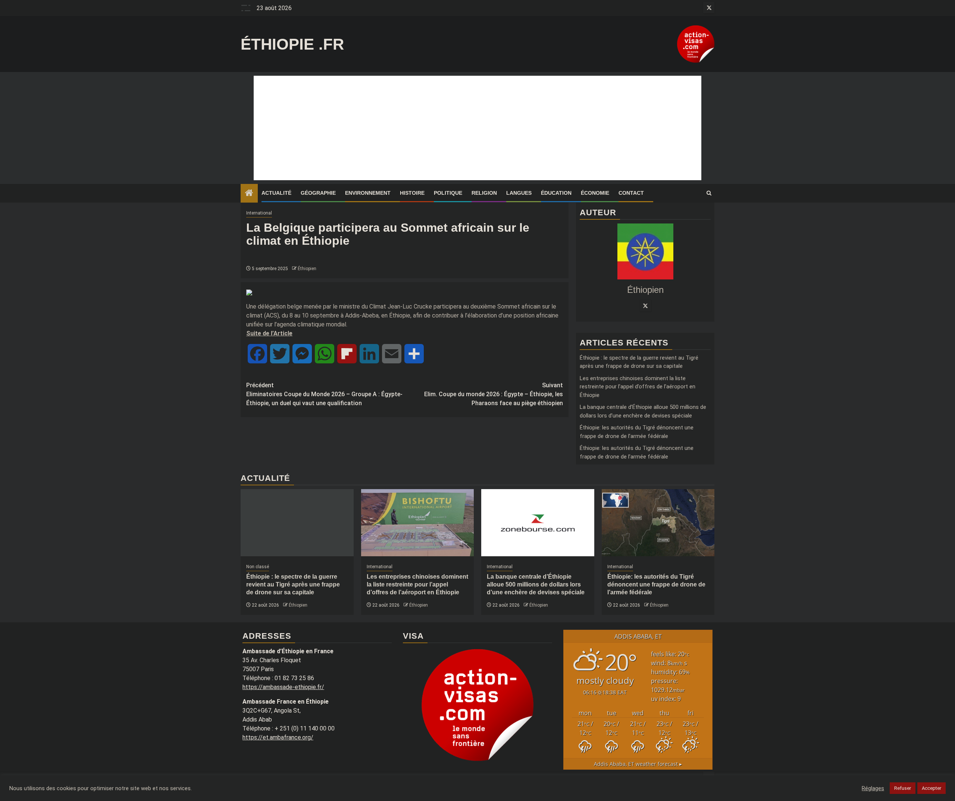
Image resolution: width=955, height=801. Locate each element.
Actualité (276, 193)
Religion (484, 193)
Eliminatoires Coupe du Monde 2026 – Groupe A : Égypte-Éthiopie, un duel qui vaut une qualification (324, 394)
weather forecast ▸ (638, 763)
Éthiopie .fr (292, 44)
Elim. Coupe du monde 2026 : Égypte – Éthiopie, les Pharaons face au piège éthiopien (493, 394)
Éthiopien (307, 268)
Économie (595, 193)
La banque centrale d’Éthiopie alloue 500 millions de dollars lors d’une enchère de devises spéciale (536, 584)
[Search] (709, 193)
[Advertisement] (477, 128)
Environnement (368, 193)
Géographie (318, 193)
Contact (631, 193)
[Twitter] (645, 305)
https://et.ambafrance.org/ (277, 737)
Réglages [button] (873, 788)
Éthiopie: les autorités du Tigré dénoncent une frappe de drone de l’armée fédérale (656, 584)
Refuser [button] (902, 788)
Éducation (556, 193)
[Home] (249, 193)
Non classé (257, 566)
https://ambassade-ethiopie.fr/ (283, 687)
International (259, 213)
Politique (448, 193)
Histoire (412, 193)
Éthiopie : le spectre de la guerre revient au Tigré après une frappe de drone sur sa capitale (293, 584)
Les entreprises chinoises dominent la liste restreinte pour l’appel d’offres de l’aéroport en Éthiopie (637, 386)
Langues (519, 193)
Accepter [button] (931, 788)
